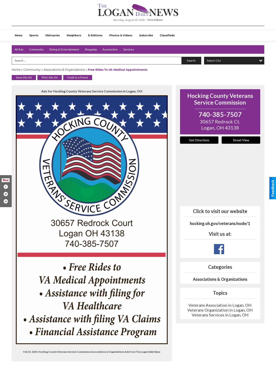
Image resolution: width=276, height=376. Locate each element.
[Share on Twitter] (5, 194)
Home (16, 70)
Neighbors (74, 35)
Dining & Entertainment (64, 49)
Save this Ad (24, 77)
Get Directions (199, 140)
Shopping (91, 49)
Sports (33, 35)
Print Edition (155, 19)
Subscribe (146, 35)
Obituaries (52, 35)
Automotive (110, 49)
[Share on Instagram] (5, 201)
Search (191, 60)
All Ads (19, 49)
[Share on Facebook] (5, 187)
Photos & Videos (120, 35)
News (18, 35)
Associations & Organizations (64, 70)
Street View (241, 140)
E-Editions (95, 35)
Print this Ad (50, 77)
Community (36, 49)
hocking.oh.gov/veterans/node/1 (220, 223)
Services (128, 49)
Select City (214, 60)
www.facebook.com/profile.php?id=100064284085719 (219, 249)
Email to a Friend (77, 77)
